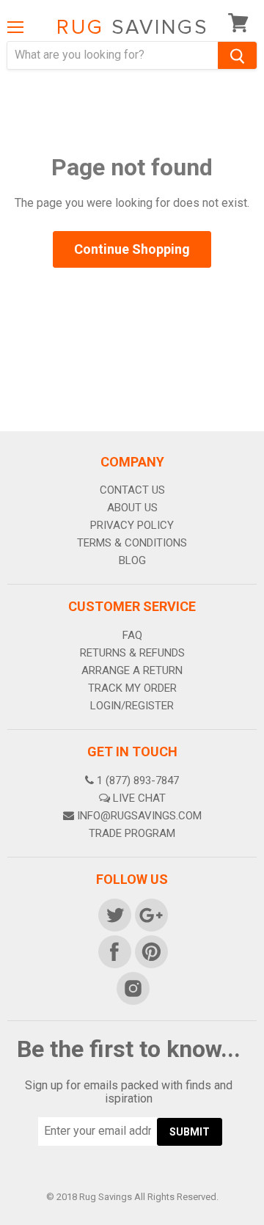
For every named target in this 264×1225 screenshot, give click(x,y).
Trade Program (132, 833)
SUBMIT (189, 1132)
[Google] (150, 914)
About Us (132, 507)
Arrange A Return (132, 670)
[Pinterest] (150, 950)
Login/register (132, 705)
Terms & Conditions (132, 542)
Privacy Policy (132, 525)
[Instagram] (132, 987)
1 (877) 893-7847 (138, 780)
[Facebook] (113, 950)
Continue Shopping (132, 249)
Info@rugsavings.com (139, 815)
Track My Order (132, 688)
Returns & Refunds (132, 652)
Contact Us (132, 490)
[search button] (237, 55)
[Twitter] (113, 914)
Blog (132, 560)
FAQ (132, 635)
